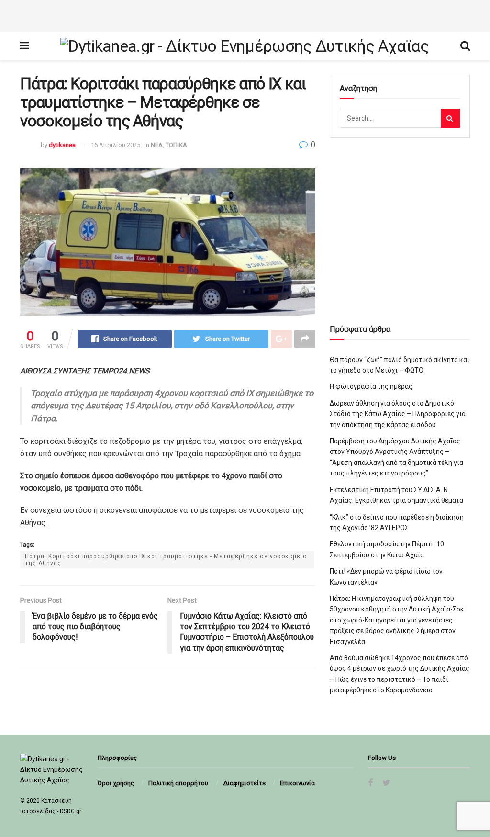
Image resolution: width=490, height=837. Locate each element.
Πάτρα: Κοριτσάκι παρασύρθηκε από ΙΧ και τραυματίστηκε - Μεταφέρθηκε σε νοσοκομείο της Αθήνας (166, 559)
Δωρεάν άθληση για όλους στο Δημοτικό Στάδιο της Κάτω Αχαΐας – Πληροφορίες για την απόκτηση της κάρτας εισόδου (398, 414)
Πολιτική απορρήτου (178, 783)
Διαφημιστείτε (244, 783)
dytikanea (62, 144)
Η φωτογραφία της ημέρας (371, 386)
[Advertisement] (245, 14)
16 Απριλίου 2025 (115, 144)
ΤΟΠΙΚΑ (176, 144)
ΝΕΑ (157, 144)
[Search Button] (450, 118)
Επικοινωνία (297, 783)
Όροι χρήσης (116, 783)
